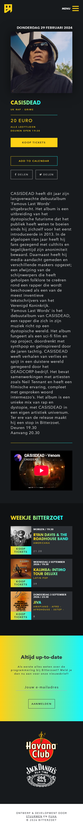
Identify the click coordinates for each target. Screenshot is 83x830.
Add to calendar (34, 160)
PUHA (53, 816)
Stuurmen (34, 816)
